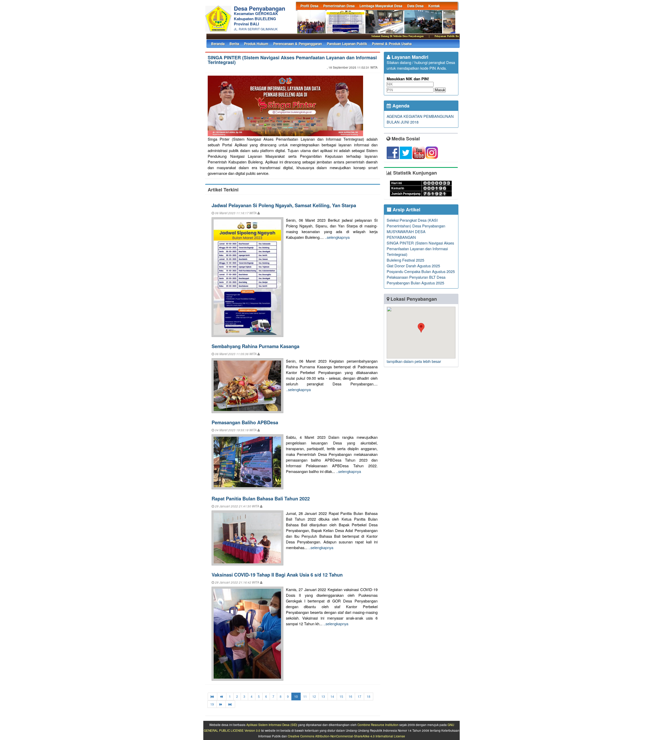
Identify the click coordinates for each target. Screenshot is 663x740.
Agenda (400, 105)
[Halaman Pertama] (212, 696)
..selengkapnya (337, 237)
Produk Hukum (256, 43)
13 (323, 696)
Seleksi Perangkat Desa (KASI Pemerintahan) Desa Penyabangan (416, 222)
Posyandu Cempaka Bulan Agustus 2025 (421, 271)
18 (368, 696)
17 (359, 696)
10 (296, 696)
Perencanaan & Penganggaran (297, 43)
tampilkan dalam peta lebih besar (414, 361)
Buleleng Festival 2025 (405, 260)
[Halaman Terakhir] (230, 704)
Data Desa (415, 5)
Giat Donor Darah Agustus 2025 (413, 265)
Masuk (440, 90)
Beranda (218, 43)
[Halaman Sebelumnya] (221, 696)
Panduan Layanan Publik (347, 43)
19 (212, 704)
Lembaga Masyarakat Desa (380, 5)
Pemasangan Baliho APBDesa (245, 422)
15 (341, 696)
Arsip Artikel (405, 209)
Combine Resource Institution (378, 725)
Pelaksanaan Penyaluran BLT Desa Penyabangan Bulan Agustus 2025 (416, 279)
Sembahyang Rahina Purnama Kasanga (255, 346)
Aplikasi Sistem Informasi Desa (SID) (271, 725)
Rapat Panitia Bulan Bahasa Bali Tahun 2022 (261, 498)
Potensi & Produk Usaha (392, 43)
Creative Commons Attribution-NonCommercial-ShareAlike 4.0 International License (346, 736)
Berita (234, 43)
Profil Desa (309, 5)
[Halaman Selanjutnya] (221, 704)
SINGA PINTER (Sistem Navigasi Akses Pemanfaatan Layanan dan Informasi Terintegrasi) (292, 60)
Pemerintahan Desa (339, 5)
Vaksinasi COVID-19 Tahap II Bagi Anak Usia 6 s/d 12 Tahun (277, 574)
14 (332, 696)
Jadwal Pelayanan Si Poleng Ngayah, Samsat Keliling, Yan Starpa (284, 205)
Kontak (434, 5)
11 (305, 696)
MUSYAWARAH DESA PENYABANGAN (406, 234)
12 (314, 696)
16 (350, 696)
